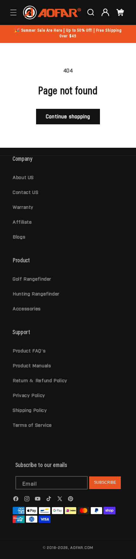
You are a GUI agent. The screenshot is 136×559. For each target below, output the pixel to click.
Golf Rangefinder (32, 278)
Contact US (25, 192)
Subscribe (105, 482)
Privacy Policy (29, 395)
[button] (13, 12)
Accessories (27, 308)
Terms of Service (32, 424)
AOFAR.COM (81, 547)
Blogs (19, 236)
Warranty (23, 206)
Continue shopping (68, 116)
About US (23, 177)
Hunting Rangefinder (36, 293)
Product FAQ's (29, 350)
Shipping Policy (30, 410)
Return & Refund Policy (40, 380)
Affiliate (22, 221)
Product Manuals (32, 365)
